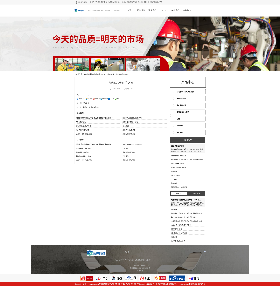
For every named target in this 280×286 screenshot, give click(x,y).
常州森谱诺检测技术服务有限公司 (95, 74)
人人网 (112, 98)
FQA (164, 10)
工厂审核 (180, 132)
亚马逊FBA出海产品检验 (185, 92)
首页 (129, 10)
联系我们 (152, 10)
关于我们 (175, 10)
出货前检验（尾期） (184, 112)
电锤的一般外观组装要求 (91, 107)
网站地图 (140, 271)
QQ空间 (90, 98)
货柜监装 (86, 103)
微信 (118, 98)
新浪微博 (97, 98)
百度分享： (81, 98)
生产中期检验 (181, 105)
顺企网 (127, 252)
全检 (178, 119)
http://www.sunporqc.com (85, 95)
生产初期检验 (181, 98)
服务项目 (141, 10)
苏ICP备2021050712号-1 (140, 265)
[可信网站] (160, 280)
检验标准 (111, 74)
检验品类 (187, 10)
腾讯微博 (105, 98)
